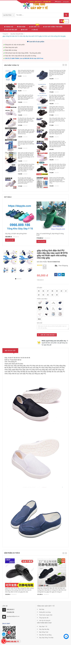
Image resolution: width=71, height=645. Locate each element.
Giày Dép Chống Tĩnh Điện (53, 27)
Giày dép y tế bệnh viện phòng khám (16, 233)
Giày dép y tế (34, 26)
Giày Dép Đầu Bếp (44, 629)
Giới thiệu (41, 609)
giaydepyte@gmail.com (13, 616)
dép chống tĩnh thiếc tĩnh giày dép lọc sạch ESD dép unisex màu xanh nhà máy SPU (26, 72)
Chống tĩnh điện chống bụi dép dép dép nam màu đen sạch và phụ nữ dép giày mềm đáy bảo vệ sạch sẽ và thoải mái (57, 109)
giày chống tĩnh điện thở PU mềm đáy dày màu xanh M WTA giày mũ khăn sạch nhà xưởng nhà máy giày (34, 36)
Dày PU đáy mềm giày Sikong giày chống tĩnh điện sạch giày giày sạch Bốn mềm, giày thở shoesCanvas (26, 132)
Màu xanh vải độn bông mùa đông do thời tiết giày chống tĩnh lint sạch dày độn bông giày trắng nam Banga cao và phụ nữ (26, 155)
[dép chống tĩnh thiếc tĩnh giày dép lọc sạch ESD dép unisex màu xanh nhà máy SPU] (11, 75)
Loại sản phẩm (7, 15)
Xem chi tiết (9, 240)
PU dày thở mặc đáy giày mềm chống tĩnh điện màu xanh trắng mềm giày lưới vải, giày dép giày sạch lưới (26, 120)
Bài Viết (25, 29)
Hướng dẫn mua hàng (45, 612)
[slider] (40, 265)
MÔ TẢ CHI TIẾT (10, 350)
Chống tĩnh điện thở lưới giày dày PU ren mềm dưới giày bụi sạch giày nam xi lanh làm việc (26, 143)
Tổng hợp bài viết (43, 618)
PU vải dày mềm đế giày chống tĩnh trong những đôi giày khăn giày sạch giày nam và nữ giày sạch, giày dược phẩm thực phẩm (26, 180)
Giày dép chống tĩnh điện (16, 34)
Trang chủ (9, 27)
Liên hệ (35, 29)
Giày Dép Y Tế (43, 626)
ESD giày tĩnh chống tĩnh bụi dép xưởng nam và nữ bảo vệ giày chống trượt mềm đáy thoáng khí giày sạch (26, 86)
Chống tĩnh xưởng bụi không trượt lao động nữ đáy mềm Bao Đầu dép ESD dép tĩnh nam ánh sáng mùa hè (57, 132)
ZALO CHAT (6, 623)
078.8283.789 (10, 612)
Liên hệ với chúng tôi (44, 620)
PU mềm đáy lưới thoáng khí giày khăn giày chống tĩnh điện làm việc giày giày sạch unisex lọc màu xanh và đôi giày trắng (57, 97)
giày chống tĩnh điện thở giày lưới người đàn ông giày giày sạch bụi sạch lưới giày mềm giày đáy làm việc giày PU (57, 155)
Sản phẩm (21, 27)
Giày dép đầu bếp (11, 29)
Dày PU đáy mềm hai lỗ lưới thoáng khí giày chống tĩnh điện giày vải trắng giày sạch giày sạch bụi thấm (25, 97)
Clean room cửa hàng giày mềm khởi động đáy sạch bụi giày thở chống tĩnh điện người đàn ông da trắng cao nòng (57, 180)
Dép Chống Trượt (43, 632)
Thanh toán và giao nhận (45, 615)
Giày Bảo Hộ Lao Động (45, 635)
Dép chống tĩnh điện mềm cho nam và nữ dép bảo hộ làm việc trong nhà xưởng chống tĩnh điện (57, 120)
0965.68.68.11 (10, 609)
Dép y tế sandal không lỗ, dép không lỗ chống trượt (50, 234)
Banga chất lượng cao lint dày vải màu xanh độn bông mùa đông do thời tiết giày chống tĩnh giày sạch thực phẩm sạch (57, 73)
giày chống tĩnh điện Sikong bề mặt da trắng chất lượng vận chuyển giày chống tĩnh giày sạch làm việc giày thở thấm (25, 109)
